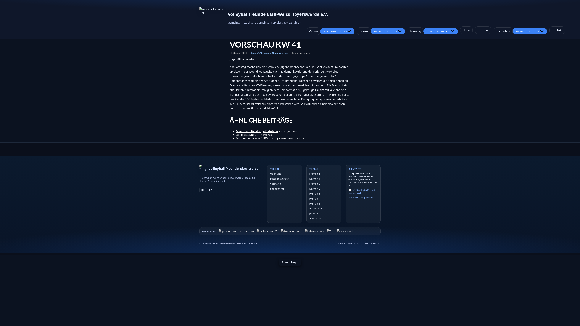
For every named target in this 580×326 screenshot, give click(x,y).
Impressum (341, 243)
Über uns (275, 173)
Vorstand (275, 183)
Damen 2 (314, 188)
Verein (313, 31)
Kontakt (557, 30)
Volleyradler (316, 208)
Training (415, 31)
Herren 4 (314, 198)
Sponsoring (277, 188)
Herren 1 (314, 173)
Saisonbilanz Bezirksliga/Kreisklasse (257, 131)
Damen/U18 (257, 52)
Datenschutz (353, 243)
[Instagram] (202, 190)
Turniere (483, 30)
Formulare (503, 31)
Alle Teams (315, 218)
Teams (363, 31)
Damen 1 (314, 178)
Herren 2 (314, 183)
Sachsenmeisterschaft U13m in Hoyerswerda (263, 138)
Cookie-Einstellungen (371, 243)
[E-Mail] (211, 190)
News (466, 30)
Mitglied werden (279, 178)
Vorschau (283, 52)
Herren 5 (314, 203)
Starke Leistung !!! (246, 134)
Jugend (267, 52)
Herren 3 (314, 193)
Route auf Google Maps (360, 197)
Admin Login (290, 262)
